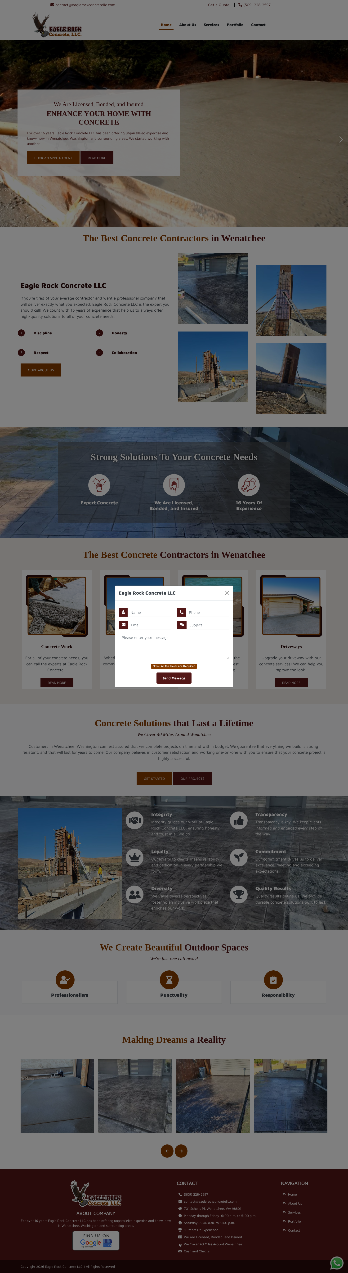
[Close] (227, 593)
